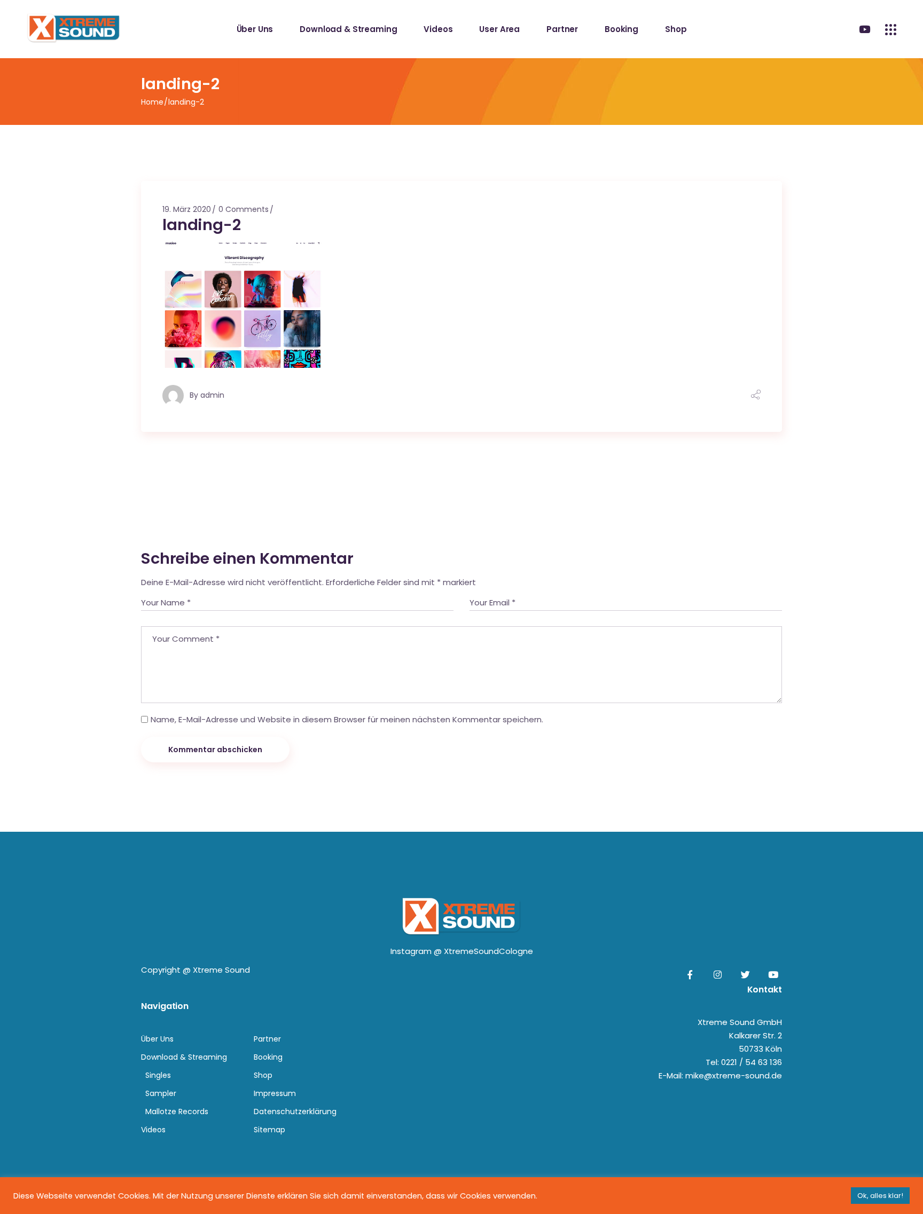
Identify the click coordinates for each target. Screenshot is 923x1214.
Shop (263, 1075)
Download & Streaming (184, 1057)
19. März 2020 (186, 209)
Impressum (275, 1093)
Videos (153, 1129)
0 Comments (243, 209)
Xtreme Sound (221, 969)
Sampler (160, 1093)
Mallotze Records (176, 1111)
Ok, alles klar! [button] (880, 1196)
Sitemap (269, 1129)
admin (212, 395)
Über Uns (157, 1039)
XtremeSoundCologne (488, 951)
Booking (268, 1057)
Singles (158, 1075)
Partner (267, 1039)
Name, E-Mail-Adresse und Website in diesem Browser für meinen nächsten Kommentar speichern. (347, 719)
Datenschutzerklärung (295, 1111)
